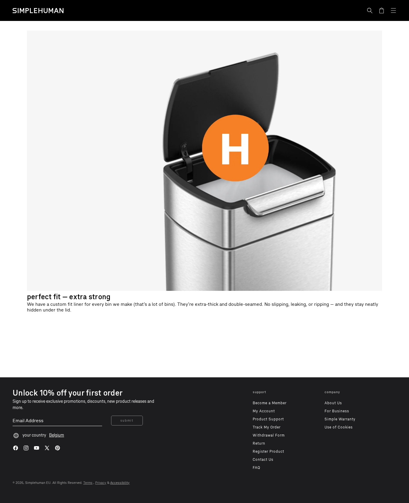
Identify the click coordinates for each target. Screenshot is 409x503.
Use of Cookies (339, 427)
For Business (337, 411)
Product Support (268, 419)
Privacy (100, 483)
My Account (264, 411)
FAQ (256, 468)
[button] (370, 10)
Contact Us (263, 460)
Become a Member (270, 403)
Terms (88, 483)
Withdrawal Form (269, 435)
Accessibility (120, 483)
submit (127, 421)
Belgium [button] (56, 435)
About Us (333, 403)
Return (259, 443)
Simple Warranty (340, 419)
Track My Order (267, 427)
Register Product (268, 451)
